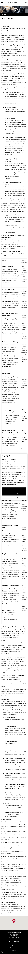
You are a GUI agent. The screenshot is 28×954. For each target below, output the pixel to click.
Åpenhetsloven (14, 948)
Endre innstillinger (2, 951)
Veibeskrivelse (14, 934)
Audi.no (14, 945)
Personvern (16, 941)
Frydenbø (14, 950)
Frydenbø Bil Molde (14, 2)
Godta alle (14, 489)
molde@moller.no (14, 937)
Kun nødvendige (14, 493)
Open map (3, 916)
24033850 (14, 935)
